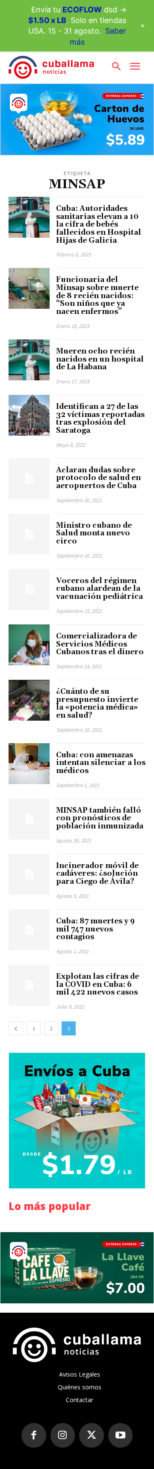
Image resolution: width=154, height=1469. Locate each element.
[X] (91, 1435)
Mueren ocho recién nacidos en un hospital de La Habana (100, 359)
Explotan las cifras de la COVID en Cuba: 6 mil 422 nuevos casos (97, 984)
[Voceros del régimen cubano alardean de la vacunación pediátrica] (29, 589)
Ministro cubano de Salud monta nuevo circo (94, 533)
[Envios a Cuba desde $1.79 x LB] (77, 1120)
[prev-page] (16, 1028)
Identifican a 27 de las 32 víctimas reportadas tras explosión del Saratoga (100, 418)
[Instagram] (62, 1435)
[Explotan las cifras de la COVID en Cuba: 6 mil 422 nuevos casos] (29, 985)
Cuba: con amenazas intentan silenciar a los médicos (100, 763)
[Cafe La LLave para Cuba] (77, 1267)
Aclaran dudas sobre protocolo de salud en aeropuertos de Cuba (98, 478)
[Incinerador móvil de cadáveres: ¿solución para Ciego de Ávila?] (29, 874)
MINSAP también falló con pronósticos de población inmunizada (99, 818)
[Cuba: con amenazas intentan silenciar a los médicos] (29, 763)
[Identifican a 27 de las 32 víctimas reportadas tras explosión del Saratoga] (29, 415)
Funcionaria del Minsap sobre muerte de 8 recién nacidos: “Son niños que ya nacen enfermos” (97, 295)
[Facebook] (33, 1435)
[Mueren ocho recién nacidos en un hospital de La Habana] (29, 359)
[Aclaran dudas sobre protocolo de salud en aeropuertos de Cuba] (29, 478)
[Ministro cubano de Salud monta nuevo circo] (29, 534)
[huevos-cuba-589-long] (77, 119)
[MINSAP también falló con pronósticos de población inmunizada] (29, 819)
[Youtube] (120, 1435)
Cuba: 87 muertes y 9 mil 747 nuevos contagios (95, 929)
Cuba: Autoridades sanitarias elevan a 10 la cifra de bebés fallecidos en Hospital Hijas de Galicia (98, 224)
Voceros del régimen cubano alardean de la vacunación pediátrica (99, 588)
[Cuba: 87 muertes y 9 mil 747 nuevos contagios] (29, 929)
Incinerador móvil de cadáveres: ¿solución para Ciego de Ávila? (97, 873)
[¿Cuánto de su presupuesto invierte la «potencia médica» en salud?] (29, 700)
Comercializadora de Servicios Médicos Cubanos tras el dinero (100, 644)
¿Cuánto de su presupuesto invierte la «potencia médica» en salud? (97, 703)
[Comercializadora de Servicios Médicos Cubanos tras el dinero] (29, 644)
